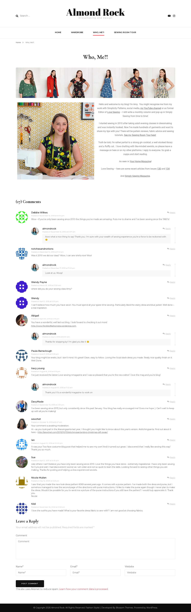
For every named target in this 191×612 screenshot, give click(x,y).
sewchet (36, 419)
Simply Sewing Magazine (137, 176)
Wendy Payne (39, 282)
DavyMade (37, 401)
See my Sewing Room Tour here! (140, 135)
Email (73, 566)
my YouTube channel (150, 108)
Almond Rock (95, 12)
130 (159, 168)
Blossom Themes (124, 607)
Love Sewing (113, 112)
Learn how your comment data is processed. (83, 589)
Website (129, 566)
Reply (172, 212)
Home (58, 32)
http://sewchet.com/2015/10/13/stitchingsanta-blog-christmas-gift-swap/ (73, 432)
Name (19, 566)
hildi (33, 504)
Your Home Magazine (140, 161)
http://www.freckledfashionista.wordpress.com (53, 326)
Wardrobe (77, 32)
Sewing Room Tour (125, 32)
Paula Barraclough (41, 351)
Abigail (35, 315)
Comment (21, 535)
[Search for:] (38, 16)
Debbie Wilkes (39, 212)
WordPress (151, 607)
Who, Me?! (98, 32)
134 (168, 168)
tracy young (37, 368)
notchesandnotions (42, 249)
